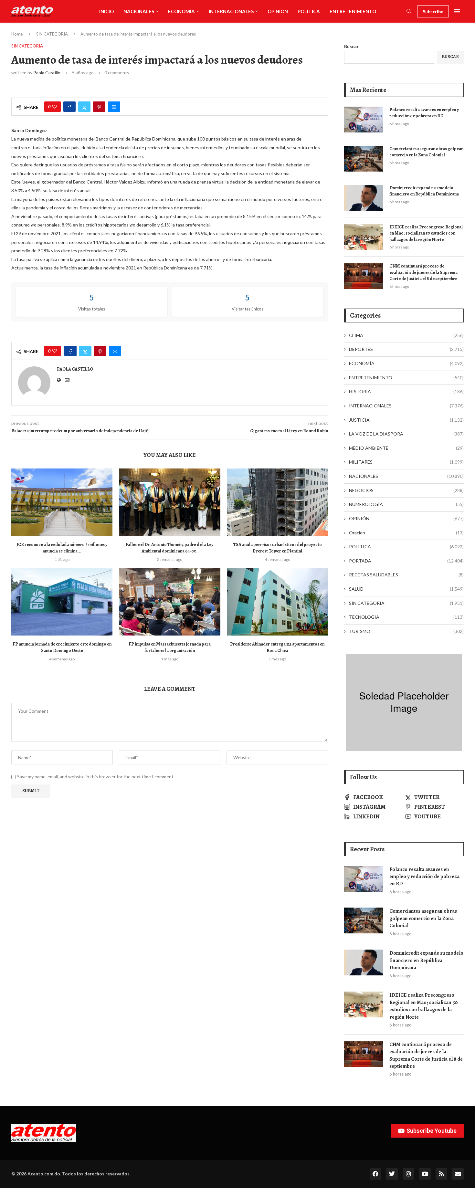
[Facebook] (375, 1174)
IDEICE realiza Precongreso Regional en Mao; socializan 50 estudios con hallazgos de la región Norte (426, 233)
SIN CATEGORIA (52, 34)
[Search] (409, 11)
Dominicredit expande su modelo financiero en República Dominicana (424, 191)
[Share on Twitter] (84, 106)
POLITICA (309, 11)
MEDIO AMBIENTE (406, 448)
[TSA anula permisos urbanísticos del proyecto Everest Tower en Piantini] (277, 502)
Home (17, 34)
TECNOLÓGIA (406, 617)
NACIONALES (138, 11)
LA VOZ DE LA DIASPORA (406, 433)
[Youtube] (425, 1174)
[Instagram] (408, 1174)
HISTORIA (406, 391)
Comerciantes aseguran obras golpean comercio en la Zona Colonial (426, 152)
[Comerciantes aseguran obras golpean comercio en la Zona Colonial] (363, 159)
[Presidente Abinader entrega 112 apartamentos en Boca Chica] (277, 602)
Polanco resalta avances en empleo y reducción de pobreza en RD (424, 113)
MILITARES (406, 462)
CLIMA (406, 335)
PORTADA (406, 560)
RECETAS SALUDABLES (406, 574)
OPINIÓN (278, 11)
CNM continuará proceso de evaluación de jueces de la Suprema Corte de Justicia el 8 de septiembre (423, 272)
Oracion (406, 532)
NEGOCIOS (406, 490)
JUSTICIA (406, 420)
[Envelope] (458, 1174)
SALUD (406, 589)
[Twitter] (392, 1174)
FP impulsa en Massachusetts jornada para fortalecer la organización (170, 647)
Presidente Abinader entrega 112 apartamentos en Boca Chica (277, 647)
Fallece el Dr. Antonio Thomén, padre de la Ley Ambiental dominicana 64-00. (170, 547)
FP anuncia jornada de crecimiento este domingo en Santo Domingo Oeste (62, 647)
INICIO (106, 11)
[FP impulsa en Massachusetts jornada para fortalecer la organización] (169, 602)
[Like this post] (54, 106)
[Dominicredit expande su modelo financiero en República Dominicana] (363, 198)
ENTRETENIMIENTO (353, 11)
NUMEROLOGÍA (406, 504)
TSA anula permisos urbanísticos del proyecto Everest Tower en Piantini (277, 547)
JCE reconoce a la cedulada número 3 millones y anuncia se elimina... (62, 547)
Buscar (351, 46)
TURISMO (406, 631)
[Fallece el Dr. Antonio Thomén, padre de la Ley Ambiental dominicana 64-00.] (169, 502)
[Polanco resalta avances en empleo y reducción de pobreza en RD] (363, 119)
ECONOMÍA (181, 11)
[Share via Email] (114, 106)
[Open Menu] (457, 11)
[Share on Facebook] (69, 106)
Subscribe (433, 11)
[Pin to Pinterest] (99, 106)
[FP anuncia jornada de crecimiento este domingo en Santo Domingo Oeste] (61, 602)
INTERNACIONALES (231, 11)
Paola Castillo (46, 72)
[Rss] (441, 1174)
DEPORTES (406, 349)
